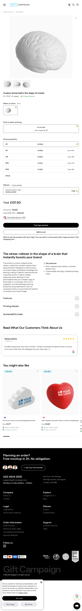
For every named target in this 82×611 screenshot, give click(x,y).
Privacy (46, 509)
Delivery (12, 185)
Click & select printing (12, 122)
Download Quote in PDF (16, 217)
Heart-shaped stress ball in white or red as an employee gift (60, 420)
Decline (28, 604)
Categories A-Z (49, 495)
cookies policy (23, 593)
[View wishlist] (77, 4)
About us (6, 495)
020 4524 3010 (12, 476)
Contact (6, 499)
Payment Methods (10, 535)
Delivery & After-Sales (12, 529)
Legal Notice (8, 509)
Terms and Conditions (12, 513)
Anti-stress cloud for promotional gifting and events (19, 420)
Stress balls (19, 12)
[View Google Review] (73, 352)
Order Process (9, 525)
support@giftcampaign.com (15, 480)
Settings (10, 604)
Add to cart (41, 232)
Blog (45, 499)
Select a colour (11, 103)
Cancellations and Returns (13, 532)
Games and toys (8, 12)
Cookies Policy (49, 513)
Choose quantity (10, 139)
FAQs (45, 529)
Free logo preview (41, 225)
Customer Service (50, 525)
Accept (19, 598)
